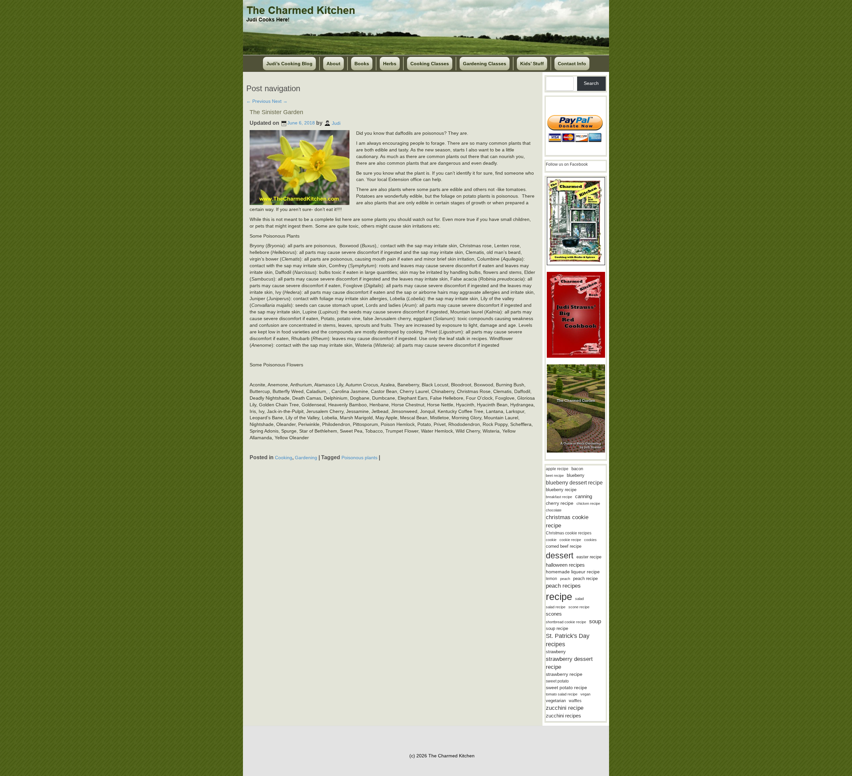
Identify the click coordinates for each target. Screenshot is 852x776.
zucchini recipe (564, 708)
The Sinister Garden (276, 112)
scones (554, 614)
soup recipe (557, 628)
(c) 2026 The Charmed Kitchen (442, 755)
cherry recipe (559, 503)
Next (280, 101)
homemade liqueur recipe (573, 571)
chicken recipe (588, 503)
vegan (585, 694)
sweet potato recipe (566, 687)
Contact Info (572, 63)
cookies (590, 540)
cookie (551, 540)
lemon (551, 578)
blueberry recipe (561, 489)
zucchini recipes (563, 715)
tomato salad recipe (561, 694)
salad (579, 599)
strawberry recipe (564, 674)
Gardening (306, 457)
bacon (577, 468)
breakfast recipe (559, 497)
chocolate (553, 510)
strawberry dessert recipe (569, 663)
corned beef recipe (563, 546)
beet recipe (555, 476)
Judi (336, 122)
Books (361, 63)
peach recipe (585, 578)
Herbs (389, 63)
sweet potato (557, 681)
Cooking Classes (429, 63)
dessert (559, 555)
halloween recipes (565, 565)
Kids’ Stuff (532, 63)
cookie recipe (570, 540)
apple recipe (557, 469)
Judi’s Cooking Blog (289, 63)
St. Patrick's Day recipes (567, 640)
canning (583, 496)
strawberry (556, 651)
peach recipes (563, 586)
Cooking (283, 457)
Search (591, 83)
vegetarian (556, 700)
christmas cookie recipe (567, 521)
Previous (258, 101)
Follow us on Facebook (567, 164)
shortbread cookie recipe (566, 622)
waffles (575, 700)
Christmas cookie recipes (568, 533)
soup (595, 621)
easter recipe (588, 556)
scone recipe (578, 607)
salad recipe (555, 607)
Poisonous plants (359, 457)
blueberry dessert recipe (574, 482)
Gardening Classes (484, 63)
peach (565, 579)
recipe (559, 596)
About (333, 63)
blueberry (575, 475)
